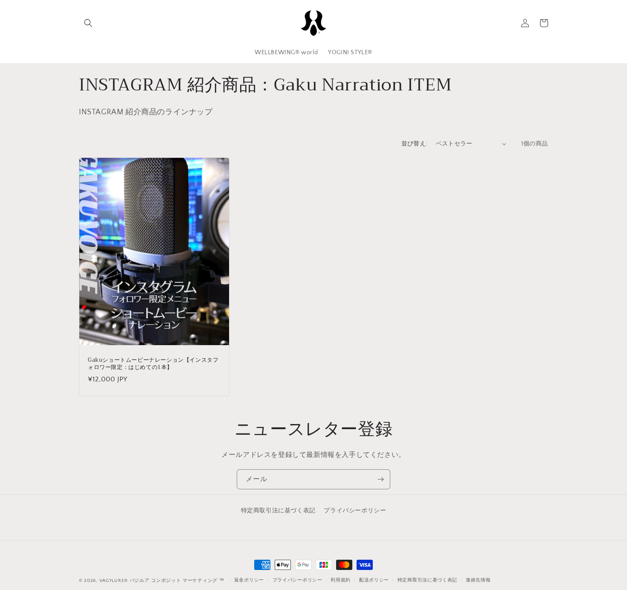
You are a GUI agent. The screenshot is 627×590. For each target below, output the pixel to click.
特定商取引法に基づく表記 (278, 510)
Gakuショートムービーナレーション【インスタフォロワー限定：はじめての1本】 (153, 364)
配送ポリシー (374, 580)
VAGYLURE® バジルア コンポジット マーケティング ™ (161, 580)
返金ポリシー (249, 580)
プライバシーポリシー (355, 510)
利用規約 (341, 580)
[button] (88, 23)
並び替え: (414, 143)
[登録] (380, 479)
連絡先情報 (478, 580)
